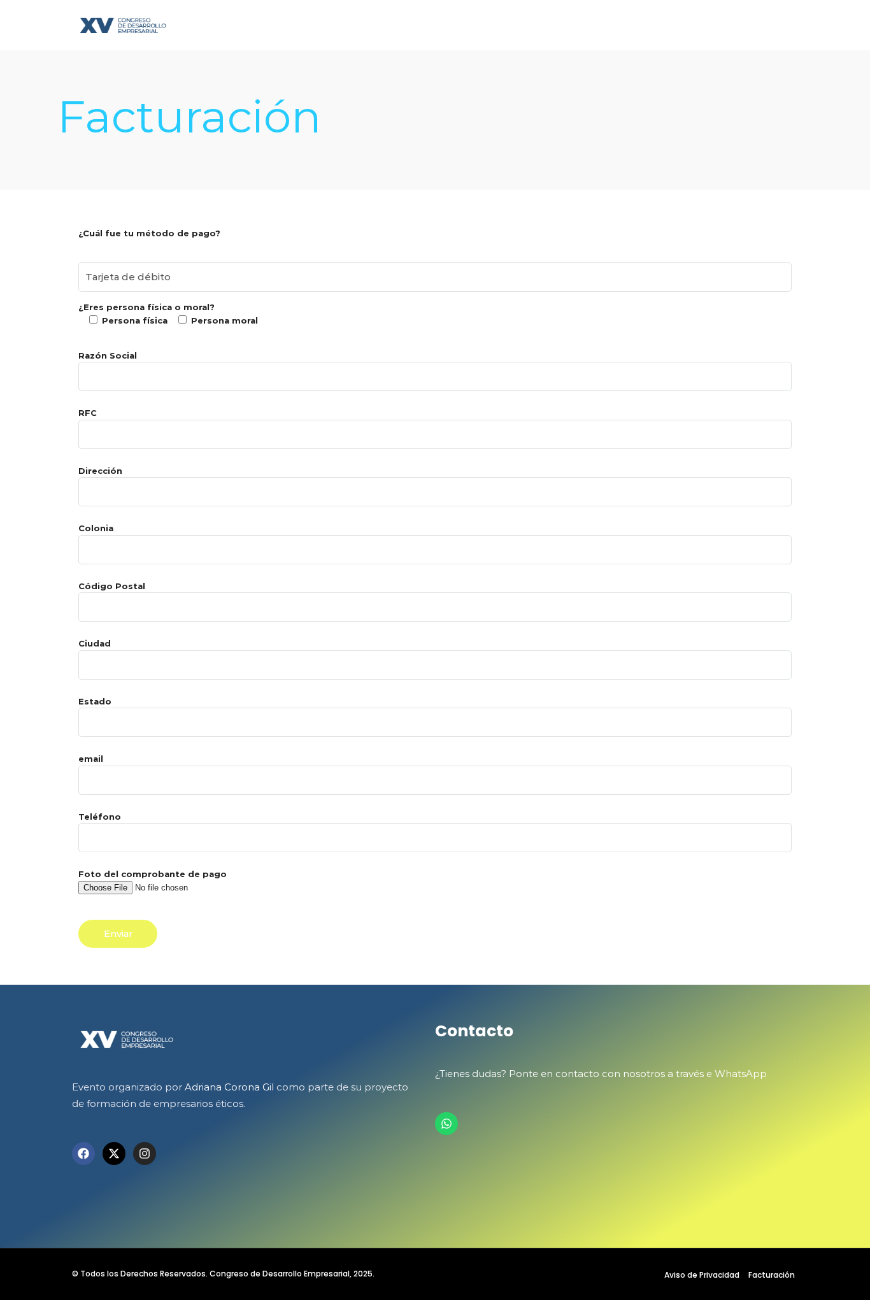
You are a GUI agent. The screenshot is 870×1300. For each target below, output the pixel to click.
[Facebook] (83, 1153)
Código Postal (111, 586)
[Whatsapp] (446, 1123)
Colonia (95, 528)
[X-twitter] (114, 1153)
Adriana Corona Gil (229, 1087)
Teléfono (99, 816)
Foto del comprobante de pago (152, 874)
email (90, 759)
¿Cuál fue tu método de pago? (149, 233)
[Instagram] (144, 1153)
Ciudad (94, 643)
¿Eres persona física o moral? (168, 314)
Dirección (100, 471)
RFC (87, 413)
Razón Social (107, 355)
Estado (94, 701)
